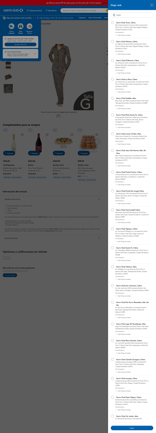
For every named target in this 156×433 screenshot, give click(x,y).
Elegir (132, 428)
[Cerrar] (152, 5)
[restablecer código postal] (114, 15)
